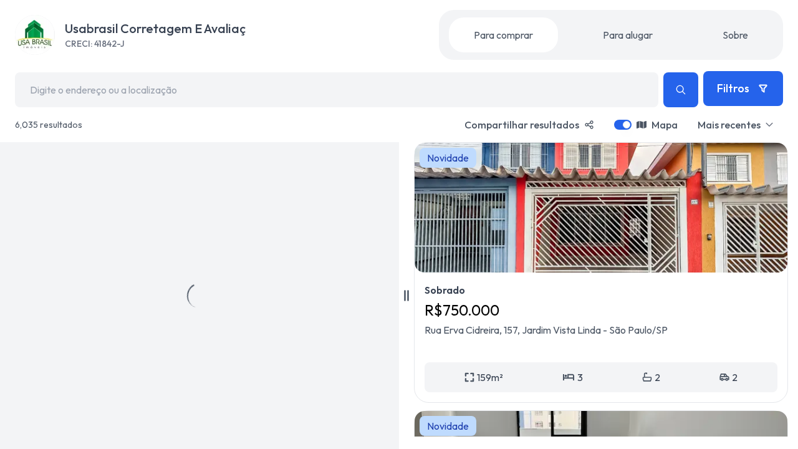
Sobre (735, 35)
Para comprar (503, 35)
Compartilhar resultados (521, 124)
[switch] (623, 125)
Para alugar (628, 35)
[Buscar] (680, 89)
